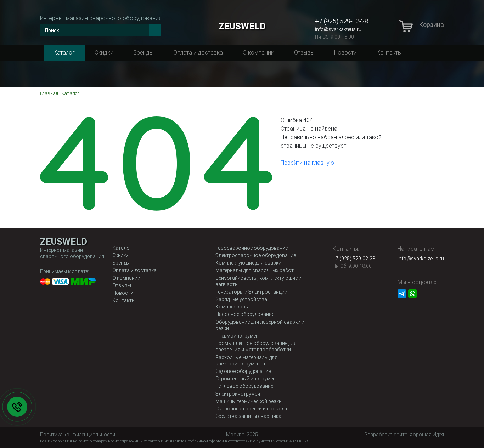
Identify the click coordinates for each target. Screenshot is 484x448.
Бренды (143, 52)
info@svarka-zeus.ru (338, 29)
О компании (258, 52)
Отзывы (304, 52)
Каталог (64, 52)
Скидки (104, 52)
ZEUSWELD (242, 26)
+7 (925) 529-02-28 (341, 21)
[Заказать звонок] (17, 407)
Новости (345, 52)
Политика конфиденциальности (77, 434)
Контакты (389, 52)
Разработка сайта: (404, 434)
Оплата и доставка (198, 52)
